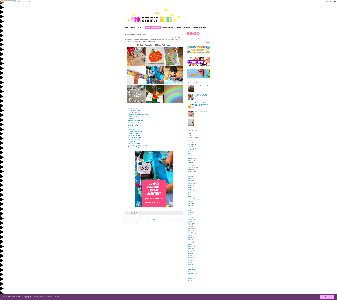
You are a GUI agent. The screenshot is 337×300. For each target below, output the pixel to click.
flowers (189, 196)
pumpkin (190, 242)
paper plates (191, 223)
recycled (190, 246)
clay (189, 182)
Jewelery (190, 149)
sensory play (191, 250)
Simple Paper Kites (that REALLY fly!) (138, 145)
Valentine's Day (191, 173)
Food (189, 146)
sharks (189, 251)
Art (188, 133)
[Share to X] (133, 213)
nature (189, 212)
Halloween (190, 148)
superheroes (191, 266)
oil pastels (190, 216)
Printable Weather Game (134, 137)
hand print (190, 203)
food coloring (191, 198)
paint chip (190, 219)
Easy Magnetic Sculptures (135, 147)
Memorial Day (191, 157)
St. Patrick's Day (191, 167)
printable (190, 237)
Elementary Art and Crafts (199, 27)
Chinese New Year (192, 137)
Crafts (189, 140)
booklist (189, 178)
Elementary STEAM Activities (183, 27)
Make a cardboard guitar (201, 120)
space (189, 255)
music (189, 210)
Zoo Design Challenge (133, 122)
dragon (189, 187)
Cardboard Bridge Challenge (135, 131)
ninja (189, 214)
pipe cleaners (191, 230)
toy (188, 271)
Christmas (190, 139)
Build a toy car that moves (201, 111)
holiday (189, 207)
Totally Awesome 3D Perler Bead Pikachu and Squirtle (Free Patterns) (201, 104)
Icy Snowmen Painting (134, 139)
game (189, 201)
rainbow (190, 244)
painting (190, 221)
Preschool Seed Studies (134, 143)
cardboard (190, 180)
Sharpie (190, 165)
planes (189, 232)
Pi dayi (189, 162)
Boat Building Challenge (134, 135)
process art (190, 241)
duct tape (190, 189)
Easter (189, 142)
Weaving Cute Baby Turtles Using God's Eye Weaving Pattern (201, 96)
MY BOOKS (140, 27)
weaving (190, 278)
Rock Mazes (131, 118)
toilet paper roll (191, 269)
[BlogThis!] (131, 213)
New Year (190, 160)
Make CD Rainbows (133, 108)
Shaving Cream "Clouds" (134, 110)
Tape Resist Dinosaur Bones (135, 120)
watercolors (190, 277)
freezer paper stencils (193, 200)
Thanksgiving (191, 169)
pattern (189, 226)
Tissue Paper (191, 171)
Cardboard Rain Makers (134, 112)
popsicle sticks (191, 234)
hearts (189, 205)
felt (188, 194)
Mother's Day (191, 158)
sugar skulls (191, 260)
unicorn (189, 275)
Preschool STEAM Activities (153, 27)
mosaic (189, 208)
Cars (189, 135)
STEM (189, 164)
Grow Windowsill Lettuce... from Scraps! (138, 114)
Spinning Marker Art (133, 128)
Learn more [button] (56, 297)
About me (133, 27)
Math (189, 155)
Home (126, 27)
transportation (191, 273)
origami (189, 217)
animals (190, 176)
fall (188, 192)
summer (190, 262)
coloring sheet (191, 183)
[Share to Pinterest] (136, 213)
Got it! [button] (327, 297)
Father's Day (191, 144)
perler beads (191, 228)
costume (190, 185)
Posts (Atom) (135, 222)
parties (189, 225)
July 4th (189, 151)
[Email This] (129, 213)
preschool (190, 235)
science (189, 248)
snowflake (190, 253)
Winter (189, 174)
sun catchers (191, 264)
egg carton (190, 191)
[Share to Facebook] (134, 213)
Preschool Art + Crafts (167, 27)
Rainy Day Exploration (133, 133)
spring (189, 257)
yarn (189, 280)
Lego (189, 153)
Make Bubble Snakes (133, 129)
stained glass (191, 259)
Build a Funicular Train (134, 126)
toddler (189, 268)
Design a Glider (132, 124)
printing (189, 239)
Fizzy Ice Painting (132, 141)
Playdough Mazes (132, 116)
